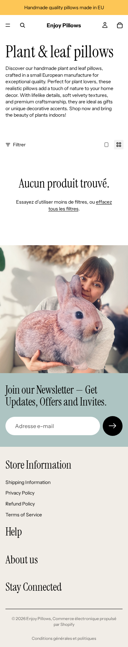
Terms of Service (23, 515)
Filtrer (19, 145)
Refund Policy (20, 504)
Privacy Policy (19, 493)
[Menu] (8, 25)
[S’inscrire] (113, 426)
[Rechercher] (22, 25)
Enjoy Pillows (38, 618)
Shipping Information (28, 482)
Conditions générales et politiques (64, 638)
